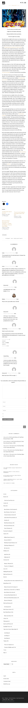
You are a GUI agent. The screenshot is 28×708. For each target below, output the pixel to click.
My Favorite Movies (8, 525)
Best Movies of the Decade (10, 509)
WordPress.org (6, 684)
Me (12, 238)
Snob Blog (6, 638)
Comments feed (6, 681)
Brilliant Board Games (8, 537)
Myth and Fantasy (7, 603)
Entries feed (6, 678)
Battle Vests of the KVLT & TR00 (11, 589)
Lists (4, 568)
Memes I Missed (7, 563)
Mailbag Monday (6, 571)
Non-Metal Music (7, 612)
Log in (4, 675)
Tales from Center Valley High (9, 629)
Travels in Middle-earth (9, 647)
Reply (17, 252)
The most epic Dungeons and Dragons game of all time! (19, 213)
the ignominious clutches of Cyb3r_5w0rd (13, 47)
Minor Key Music (7, 615)
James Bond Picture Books (9, 517)
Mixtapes (6, 698)
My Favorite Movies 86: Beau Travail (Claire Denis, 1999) (12, 476)
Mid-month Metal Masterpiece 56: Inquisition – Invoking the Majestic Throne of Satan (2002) (7, 223)
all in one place (23, 151)
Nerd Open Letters (7, 609)
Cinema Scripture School (9, 514)
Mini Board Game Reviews (9, 542)
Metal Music (6, 583)
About (9, 699)
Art (4, 494)
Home (3, 698)
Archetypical (7, 606)
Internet (8, 238)
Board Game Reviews (20, 698)
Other (4, 618)
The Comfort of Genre (9, 483)
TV (4, 650)
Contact (11, 699)
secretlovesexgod (6, 72)
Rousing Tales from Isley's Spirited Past (12, 580)
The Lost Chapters (8, 644)
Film (4, 505)
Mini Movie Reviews (8, 522)
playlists (9, 164)
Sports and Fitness (7, 623)
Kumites (6, 520)
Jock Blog (6, 635)
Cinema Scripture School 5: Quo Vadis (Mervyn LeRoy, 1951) (12, 480)
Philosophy (5, 621)
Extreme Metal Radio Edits (9, 595)
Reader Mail (5, 699)
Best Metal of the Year (9, 592)
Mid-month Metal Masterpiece (10, 597)
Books (4, 496)
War (4, 652)
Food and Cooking (7, 531)
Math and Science (7, 574)
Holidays (5, 550)
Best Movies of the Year (9, 512)
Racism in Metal (7, 600)
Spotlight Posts (18, 238)
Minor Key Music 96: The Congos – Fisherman (11, 472)
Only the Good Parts (8, 500)
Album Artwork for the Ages (10, 586)
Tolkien (5, 641)
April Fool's (6, 554)
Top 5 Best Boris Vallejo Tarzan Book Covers (12, 468)
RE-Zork (6, 548)
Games (4, 533)
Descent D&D (7, 540)
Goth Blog (6, 632)
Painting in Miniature (8, 545)
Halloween (6, 557)
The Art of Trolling (8, 566)
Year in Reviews (7, 528)
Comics (5, 503)
